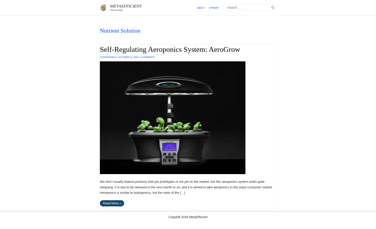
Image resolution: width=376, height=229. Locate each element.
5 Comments (147, 57)
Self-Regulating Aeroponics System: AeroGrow (170, 49)
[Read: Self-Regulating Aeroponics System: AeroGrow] (170, 117)
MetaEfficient (126, 6)
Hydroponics (108, 57)
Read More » (112, 203)
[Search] (273, 8)
